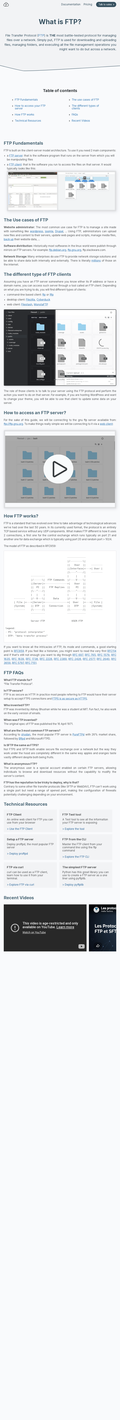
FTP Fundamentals (26, 99)
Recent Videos (81, 120)
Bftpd (22, 738)
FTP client (15, 164)
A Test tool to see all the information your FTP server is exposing (85, 821)
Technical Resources (28, 120)
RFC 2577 (89, 659)
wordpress (36, 231)
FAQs (75, 114)
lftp (52, 294)
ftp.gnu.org (74, 250)
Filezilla (30, 299)
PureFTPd (78, 734)
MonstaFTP (41, 304)
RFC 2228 (46, 659)
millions (96, 260)
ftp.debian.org (57, 250)
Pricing (88, 4)
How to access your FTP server (30, 107)
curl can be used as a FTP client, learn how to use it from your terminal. (27, 875)
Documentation (70, 4)
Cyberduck (43, 299)
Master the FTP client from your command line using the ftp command (82, 847)
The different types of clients (85, 107)
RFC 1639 (18, 659)
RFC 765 (90, 654)
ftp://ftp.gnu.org (13, 423)
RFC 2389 (60, 659)
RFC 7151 (30, 662)
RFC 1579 (104, 654)
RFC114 (111, 651)
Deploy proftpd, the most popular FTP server (30, 846)
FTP (41, 35)
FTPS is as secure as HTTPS (69, 698)
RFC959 (19, 651)
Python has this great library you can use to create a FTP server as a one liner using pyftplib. (85, 875)
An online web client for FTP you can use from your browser (30, 821)
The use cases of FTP (85, 99)
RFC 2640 (103, 659)
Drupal (59, 231)
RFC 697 (77, 654)
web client (106, 423)
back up (9, 239)
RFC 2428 (74, 659)
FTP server (16, 155)
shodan (25, 734)
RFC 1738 (32, 659)
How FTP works (24, 114)
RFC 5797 (18, 662)
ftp (44, 294)
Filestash (26, 304)
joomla (49, 231)
